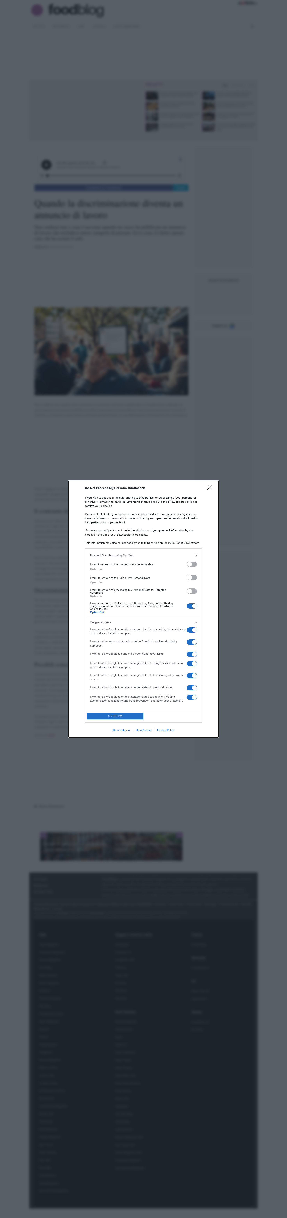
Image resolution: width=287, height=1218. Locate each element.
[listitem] (143, 555)
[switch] (192, 564)
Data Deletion (121, 730)
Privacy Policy (165, 730)
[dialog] (143, 609)
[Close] (211, 488)
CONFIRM (115, 716)
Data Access (143, 730)
